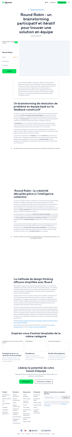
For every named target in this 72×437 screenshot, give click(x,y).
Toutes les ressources (37, 10)
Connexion (53, 2)
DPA (36, 433)
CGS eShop (27, 433)
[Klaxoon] (7, 2)
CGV (23, 433)
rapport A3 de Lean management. (37, 327)
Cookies (53, 433)
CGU (33, 433)
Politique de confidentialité (44, 433)
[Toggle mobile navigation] (68, 2)
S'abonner (65, 397)
